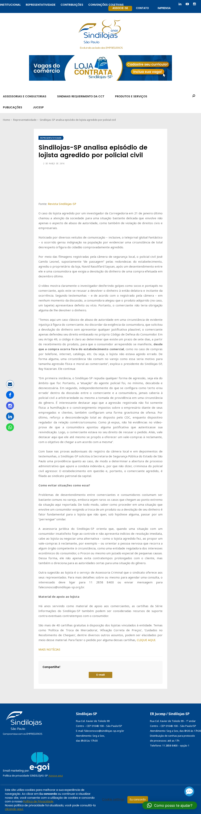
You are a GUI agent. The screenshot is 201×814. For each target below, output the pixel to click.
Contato (142, 8)
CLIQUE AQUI (146, 640)
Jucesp (38, 107)
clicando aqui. (14, 809)
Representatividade (41, 4)
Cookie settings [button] (113, 799)
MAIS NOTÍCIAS (49, 649)
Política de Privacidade (38, 801)
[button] (169, 805)
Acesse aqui (55, 775)
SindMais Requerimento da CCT (80, 96)
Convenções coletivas (106, 4)
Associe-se (120, 8)
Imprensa (164, 8)
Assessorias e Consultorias (24, 96)
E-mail (100, 675)
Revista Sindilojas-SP (62, 204)
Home (6, 120)
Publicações (12, 107)
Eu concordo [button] (138, 800)
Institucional (10, 4)
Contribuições (72, 4)
